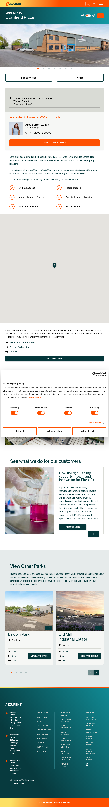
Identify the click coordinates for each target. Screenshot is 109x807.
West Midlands (44, 730)
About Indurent (65, 752)
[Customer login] (94, 4)
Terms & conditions (91, 731)
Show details (95, 423)
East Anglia (42, 747)
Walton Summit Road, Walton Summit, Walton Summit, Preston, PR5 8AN (33, 101)
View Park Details (39, 656)
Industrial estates (66, 720)
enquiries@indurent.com (17, 780)
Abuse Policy (89, 759)
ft (82, 15)
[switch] (41, 413)
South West (43, 717)
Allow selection (54, 431)
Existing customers (91, 718)
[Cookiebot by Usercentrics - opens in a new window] (94, 374)
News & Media (64, 765)
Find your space (65, 714)
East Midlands (44, 726)
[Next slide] (96, 534)
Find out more (73, 527)
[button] (38, 68)
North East (42, 734)
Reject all (20, 431)
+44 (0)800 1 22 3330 (39, 132)
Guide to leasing (65, 746)
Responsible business (67, 759)
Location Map (28, 77)
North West (43, 738)
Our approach (66, 740)
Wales (40, 721)
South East (42, 713)
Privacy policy (89, 744)
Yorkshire (42, 743)
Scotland (42, 751)
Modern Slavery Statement (91, 751)
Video (80, 77)
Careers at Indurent (91, 725)
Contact (90, 713)
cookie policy (34, 397)
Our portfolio (66, 727)
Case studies (65, 733)
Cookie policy (89, 737)
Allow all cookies (89, 431)
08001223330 (17, 783)
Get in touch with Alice (54, 142)
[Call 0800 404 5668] (87, 4)
